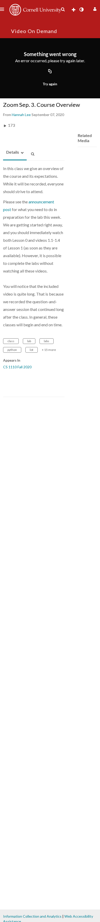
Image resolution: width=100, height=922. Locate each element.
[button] (94, 8)
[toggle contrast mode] (81, 9)
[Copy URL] (50, 72)
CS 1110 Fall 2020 (17, 367)
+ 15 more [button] (49, 350)
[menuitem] (62, 9)
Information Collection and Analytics (32, 916)
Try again (50, 84)
